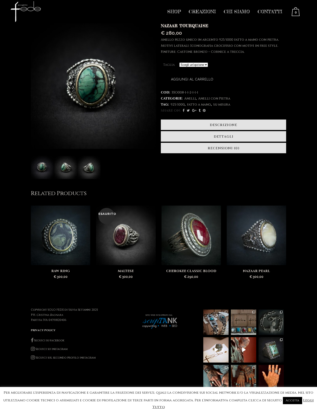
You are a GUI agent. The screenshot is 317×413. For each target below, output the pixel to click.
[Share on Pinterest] (204, 110)
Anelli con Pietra (214, 98)
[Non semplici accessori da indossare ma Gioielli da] (271, 377)
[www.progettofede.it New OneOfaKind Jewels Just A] (271, 322)
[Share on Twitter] (188, 110)
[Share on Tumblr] (200, 110)
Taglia (169, 65)
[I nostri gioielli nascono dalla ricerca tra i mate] (243, 350)
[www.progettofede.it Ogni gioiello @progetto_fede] (271, 350)
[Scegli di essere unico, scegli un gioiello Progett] (216, 377)
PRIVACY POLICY (43, 330)
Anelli (190, 98)
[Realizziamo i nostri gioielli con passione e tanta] (216, 350)
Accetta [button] (292, 400)
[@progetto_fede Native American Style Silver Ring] (243, 322)
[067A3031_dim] (65, 167)
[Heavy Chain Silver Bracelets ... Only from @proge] (216, 322)
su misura (221, 104)
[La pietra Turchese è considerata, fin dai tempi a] (243, 377)
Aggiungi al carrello (192, 79)
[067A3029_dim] (42, 167)
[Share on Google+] (194, 110)
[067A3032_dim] (88, 167)
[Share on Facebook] (183, 110)
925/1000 (178, 104)
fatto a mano (199, 104)
